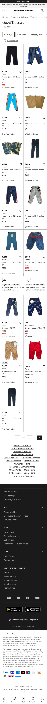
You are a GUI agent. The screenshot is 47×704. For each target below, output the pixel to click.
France (5, 689)
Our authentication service (16, 515)
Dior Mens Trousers (22, 451)
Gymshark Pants (22, 463)
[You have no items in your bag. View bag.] (42, 10)
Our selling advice (12, 536)
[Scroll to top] (39, 438)
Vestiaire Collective (14, 568)
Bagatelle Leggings (31, 457)
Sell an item (9, 539)
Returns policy (10, 519)
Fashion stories (11, 587)
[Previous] (17, 438)
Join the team (10, 584)
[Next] (29, 438)
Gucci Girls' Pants (22, 445)
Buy (5, 508)
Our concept (9, 495)
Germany (34, 689)
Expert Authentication (36, 284)
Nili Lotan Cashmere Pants (22, 466)
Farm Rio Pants (31, 460)
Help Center (9, 556)
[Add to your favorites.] (20, 71)
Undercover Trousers (23, 476)
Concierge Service (12, 499)
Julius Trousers (11, 457)
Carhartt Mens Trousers (22, 448)
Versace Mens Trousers (22, 454)
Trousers (34, 17)
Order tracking (10, 512)
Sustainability (10, 576)
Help (6, 552)
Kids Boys (23, 17)
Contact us (9, 560)
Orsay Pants (15, 469)
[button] (42, 10)
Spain (40, 689)
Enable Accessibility (23, 1)
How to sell (9, 532)
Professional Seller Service (16, 543)
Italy (23, 691)
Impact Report (10, 580)
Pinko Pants (15, 472)
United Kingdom (14, 689)
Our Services (10, 491)
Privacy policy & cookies (22, 626)
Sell (6, 528)
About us (8, 572)
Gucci (13, 17)
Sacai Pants (29, 472)
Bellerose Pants (13, 460)
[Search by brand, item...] (4, 10)
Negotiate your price (11, 284)
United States (25, 689)
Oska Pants (29, 469)
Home (5, 17)
